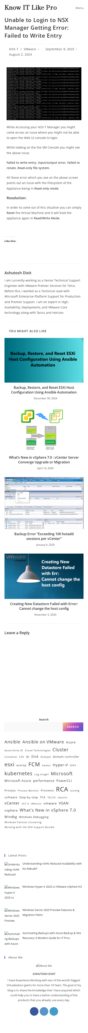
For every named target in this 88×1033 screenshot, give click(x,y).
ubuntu (62, 797)
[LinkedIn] (54, 1011)
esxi (9, 764)
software (10, 797)
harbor (46, 765)
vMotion (36, 803)
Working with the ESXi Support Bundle (29, 827)
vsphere (11, 810)
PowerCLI (64, 780)
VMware (30, 49)
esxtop (21, 765)
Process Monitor (28, 790)
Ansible (12, 742)
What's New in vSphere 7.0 (48, 810)
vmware (50, 803)
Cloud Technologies (38, 750)
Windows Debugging (34, 817)
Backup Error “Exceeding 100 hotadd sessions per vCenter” (44, 536)
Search (44, 719)
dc (27, 757)
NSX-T (13, 49)
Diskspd (46, 756)
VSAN (64, 803)
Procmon (47, 790)
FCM (34, 764)
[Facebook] (34, 1011)
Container (10, 756)
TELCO (51, 797)
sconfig (74, 790)
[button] (78, 841)
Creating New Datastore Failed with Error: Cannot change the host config (44, 606)
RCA (62, 789)
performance (43, 780)
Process (10, 790)
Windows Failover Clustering (23, 822)
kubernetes (18, 773)
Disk (35, 756)
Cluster (61, 750)
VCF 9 (25, 803)
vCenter (12, 803)
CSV (21, 756)
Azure (71, 742)
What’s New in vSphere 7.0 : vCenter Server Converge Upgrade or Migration (44, 459)
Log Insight (41, 774)
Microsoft (62, 774)
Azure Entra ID (13, 750)
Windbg (10, 817)
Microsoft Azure (17, 780)
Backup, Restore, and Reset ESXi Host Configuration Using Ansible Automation (44, 390)
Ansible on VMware (43, 742)
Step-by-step (28, 797)
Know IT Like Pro (30, 8)
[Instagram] (44, 1011)
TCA (42, 797)
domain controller (66, 757)
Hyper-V (60, 764)
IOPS (73, 765)
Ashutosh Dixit (17, 272)
